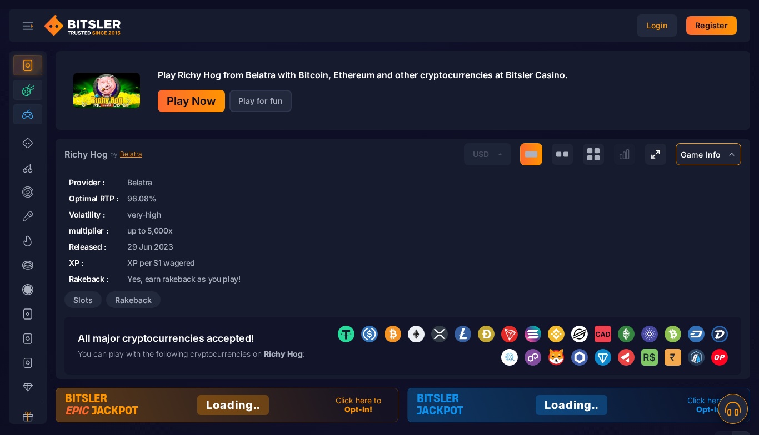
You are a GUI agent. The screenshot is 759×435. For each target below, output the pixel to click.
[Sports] (27, 90)
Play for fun (260, 100)
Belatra (131, 154)
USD (481, 154)
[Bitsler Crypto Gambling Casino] (86, 25)
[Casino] (27, 65)
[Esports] (27, 114)
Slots (83, 300)
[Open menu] (28, 26)
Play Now (191, 101)
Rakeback (133, 300)
